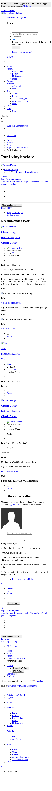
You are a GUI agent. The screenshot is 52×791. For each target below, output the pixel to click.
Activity (10, 84)
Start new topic (13, 215)
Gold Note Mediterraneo (12, 303)
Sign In (16, 47)
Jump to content (8, 10)
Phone (9, 593)
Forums (10, 69)
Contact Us (12, 674)
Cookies (10, 676)
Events (10, 81)
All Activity (17, 86)
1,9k (14, 369)
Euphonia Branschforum (27, 172)
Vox (3, 348)
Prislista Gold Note (9, 471)
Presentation (17, 71)
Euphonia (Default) (20, 668)
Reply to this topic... (10, 543)
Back (14, 713)
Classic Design (11, 169)
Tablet (9, 591)
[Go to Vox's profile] (4, 343)
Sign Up (10, 57)
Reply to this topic (15, 212)
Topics (15, 93)
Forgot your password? (22, 52)
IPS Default (18, 671)
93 (13, 253)
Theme (10, 665)
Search (10, 91)
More (14, 79)
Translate (39, 681)
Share (4, 177)
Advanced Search (20, 101)
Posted (10, 237)
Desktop (10, 588)
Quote (9, 336)
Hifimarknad (17, 76)
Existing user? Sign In (17, 18)
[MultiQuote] (8, 334)
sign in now (14, 505)
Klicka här (27, 6)
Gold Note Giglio (9, 329)
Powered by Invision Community (22, 686)
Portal (9, 66)
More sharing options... (11, 205)
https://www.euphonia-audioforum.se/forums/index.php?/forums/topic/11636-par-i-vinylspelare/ (25, 181)
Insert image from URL (22, 579)
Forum (15, 74)
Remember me (18, 42)
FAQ (9, 106)
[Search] (2, 121)
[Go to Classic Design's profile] (8, 165)
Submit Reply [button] (13, 603)
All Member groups (20, 98)
